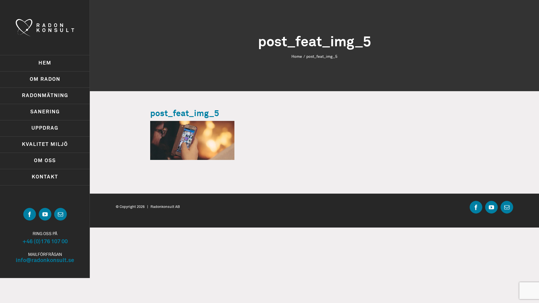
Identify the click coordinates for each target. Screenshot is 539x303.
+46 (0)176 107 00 (45, 241)
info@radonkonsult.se (45, 260)
